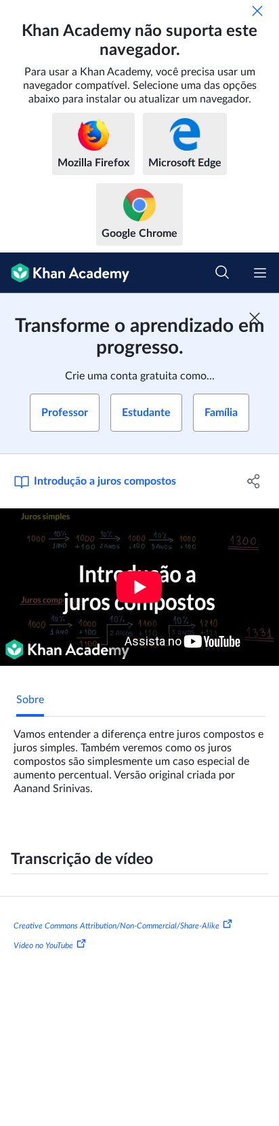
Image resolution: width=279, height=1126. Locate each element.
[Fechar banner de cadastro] (254, 317)
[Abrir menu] (260, 273)
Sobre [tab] (30, 699)
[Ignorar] (257, 11)
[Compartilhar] (253, 481)
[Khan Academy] (64, 273)
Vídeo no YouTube (43, 945)
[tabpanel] (139, 756)
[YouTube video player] (139, 587)
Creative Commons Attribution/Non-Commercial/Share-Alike (116, 925)
